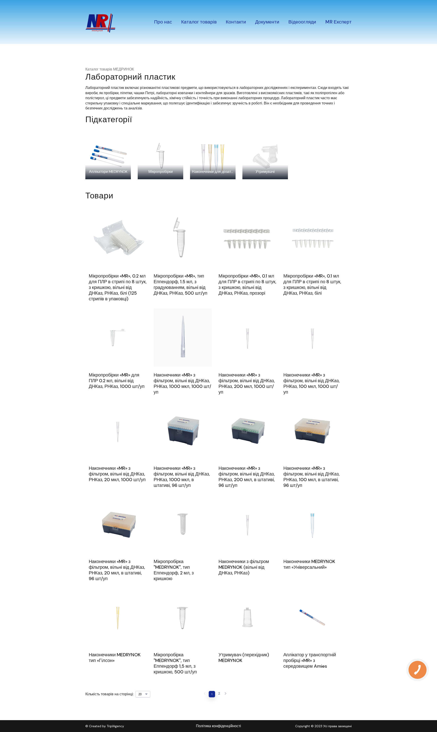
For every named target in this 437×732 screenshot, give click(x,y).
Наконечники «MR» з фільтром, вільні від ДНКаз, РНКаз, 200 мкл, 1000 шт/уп (246, 383)
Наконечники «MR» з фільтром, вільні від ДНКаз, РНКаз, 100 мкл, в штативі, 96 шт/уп (311, 476)
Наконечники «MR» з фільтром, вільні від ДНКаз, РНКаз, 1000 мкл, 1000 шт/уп (182, 383)
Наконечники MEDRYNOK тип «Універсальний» (309, 564)
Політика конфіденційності (218, 726)
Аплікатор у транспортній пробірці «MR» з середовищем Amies (309, 660)
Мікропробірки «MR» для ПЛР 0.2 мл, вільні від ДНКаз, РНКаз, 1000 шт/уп (117, 380)
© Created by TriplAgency (104, 726)
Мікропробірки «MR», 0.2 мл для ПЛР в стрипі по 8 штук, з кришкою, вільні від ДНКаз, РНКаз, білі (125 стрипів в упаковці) (118, 287)
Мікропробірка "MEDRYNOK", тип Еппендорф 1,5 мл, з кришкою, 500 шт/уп (175, 663)
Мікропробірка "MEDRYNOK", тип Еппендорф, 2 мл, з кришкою (174, 570)
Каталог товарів (199, 22)
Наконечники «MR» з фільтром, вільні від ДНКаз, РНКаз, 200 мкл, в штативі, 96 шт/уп (246, 476)
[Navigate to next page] (225, 694)
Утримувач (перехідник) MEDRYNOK (243, 657)
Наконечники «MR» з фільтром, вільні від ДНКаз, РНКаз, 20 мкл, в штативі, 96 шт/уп (117, 570)
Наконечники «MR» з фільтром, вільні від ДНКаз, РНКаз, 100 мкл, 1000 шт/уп (311, 383)
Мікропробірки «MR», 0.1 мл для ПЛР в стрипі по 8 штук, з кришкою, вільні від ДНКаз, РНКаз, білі (312, 284)
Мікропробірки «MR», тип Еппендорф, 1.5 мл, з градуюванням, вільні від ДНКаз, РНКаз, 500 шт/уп (180, 284)
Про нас (163, 22)
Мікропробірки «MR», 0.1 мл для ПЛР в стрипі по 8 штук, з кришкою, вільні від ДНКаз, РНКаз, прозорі (247, 284)
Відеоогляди (302, 22)
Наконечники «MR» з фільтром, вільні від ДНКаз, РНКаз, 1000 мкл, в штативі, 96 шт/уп (182, 476)
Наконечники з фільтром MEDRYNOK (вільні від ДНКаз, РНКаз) (243, 567)
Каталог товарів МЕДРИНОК (109, 69)
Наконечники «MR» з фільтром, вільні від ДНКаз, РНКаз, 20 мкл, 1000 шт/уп (117, 474)
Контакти (236, 22)
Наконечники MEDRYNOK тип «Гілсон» (115, 657)
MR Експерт (338, 22)
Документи (267, 22)
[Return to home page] (100, 22)
